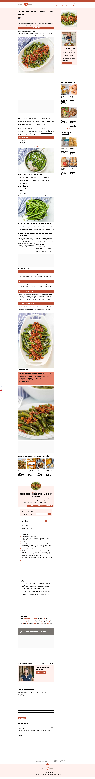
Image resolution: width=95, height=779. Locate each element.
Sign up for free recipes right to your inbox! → (47, 0)
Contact (75, 3)
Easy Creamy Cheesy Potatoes (49, 474)
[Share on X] (1, 392)
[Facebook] (46, 772)
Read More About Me (41, 672)
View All (36, 146)
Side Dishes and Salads (33, 8)
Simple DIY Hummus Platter (46, 133)
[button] (18, 21)
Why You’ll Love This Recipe (25, 140)
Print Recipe (49, 505)
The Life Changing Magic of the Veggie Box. (27, 134)
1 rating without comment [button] (34, 684)
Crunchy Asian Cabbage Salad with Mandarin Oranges (39, 475)
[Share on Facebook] (1, 386)
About (67, 3)
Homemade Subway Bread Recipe (64, 121)
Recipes (26, 8)
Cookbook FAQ (41, 774)
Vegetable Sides (42, 8)
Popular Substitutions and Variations (27, 143)
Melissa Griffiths (37, 496)
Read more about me (67, 62)
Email (19, 713)
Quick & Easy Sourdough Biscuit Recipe (73, 152)
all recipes (68, 128)
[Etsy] (53, 772)
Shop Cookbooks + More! (67, 5)
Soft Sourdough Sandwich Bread (64, 172)
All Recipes (58, 5)
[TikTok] (51, 772)
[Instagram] (42, 772)
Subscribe (71, 3)
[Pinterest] (49, 772)
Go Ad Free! (31, 505)
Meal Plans (50, 774)
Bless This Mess (21, 8)
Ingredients (22, 142)
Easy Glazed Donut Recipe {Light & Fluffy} (73, 99)
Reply (52, 727)
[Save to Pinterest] (1, 389)
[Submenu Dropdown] (60, 5)
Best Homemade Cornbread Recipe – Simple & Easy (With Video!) (64, 101)
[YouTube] (44, 772)
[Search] (76, 6)
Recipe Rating (20, 694)
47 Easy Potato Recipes (30, 474)
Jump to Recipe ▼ (36, 27)
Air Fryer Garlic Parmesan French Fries (21, 473)
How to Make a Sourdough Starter (64, 151)
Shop (46, 774)
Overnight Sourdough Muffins (72, 172)
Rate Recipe (40, 505)
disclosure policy (34, 31)
